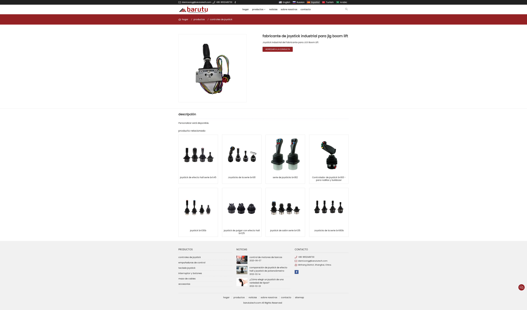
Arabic (343, 2)
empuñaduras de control (191, 262)
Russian (301, 2)
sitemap (299, 297)
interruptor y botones (190, 273)
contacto (306, 9)
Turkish (330, 2)
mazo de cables (187, 278)
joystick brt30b (198, 230)
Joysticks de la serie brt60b (329, 230)
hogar (245, 9)
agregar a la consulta (277, 49)
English (286, 2)
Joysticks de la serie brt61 (242, 177)
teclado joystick (186, 268)
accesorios (184, 284)
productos (257, 9)
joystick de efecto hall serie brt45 (198, 177)
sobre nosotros (289, 9)
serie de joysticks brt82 (285, 177)
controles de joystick (221, 19)
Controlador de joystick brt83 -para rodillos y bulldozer (329, 179)
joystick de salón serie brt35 (285, 230)
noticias (273, 9)
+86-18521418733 (224, 2)
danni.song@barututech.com (196, 2)
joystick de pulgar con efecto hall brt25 (242, 232)
